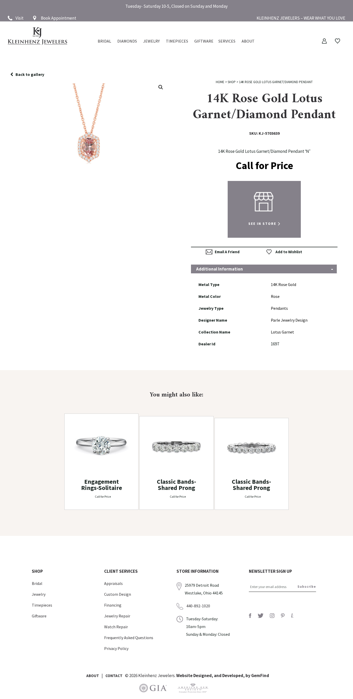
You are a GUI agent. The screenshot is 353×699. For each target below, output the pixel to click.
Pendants (279, 308)
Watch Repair (116, 627)
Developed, (233, 675)
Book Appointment (58, 18)
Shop (232, 82)
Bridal (37, 583)
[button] (160, 87)
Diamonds (127, 41)
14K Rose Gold (283, 284)
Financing (112, 605)
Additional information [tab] (219, 269)
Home (220, 82)
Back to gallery (30, 74)
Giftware (203, 41)
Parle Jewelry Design (289, 320)
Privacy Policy (116, 648)
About (248, 41)
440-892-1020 (198, 606)
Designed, (203, 675)
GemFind (260, 675)
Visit (20, 18)
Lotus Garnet (282, 332)
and (218, 675)
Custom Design (117, 594)
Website (184, 675)
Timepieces (177, 41)
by (248, 675)
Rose (275, 296)
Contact (113, 675)
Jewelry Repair (117, 616)
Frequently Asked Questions (128, 638)
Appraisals (113, 583)
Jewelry (151, 41)
